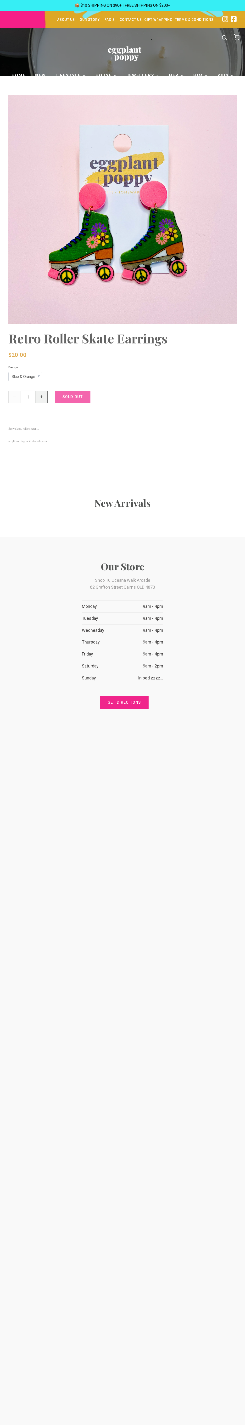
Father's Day (169, 86)
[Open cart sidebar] (237, 37)
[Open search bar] (224, 37)
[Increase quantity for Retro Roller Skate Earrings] (41, 397)
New (40, 75)
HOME (18, 75)
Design (13, 367)
